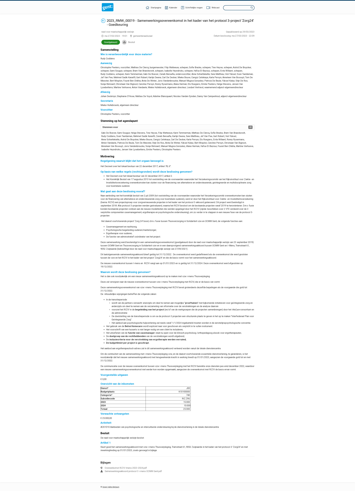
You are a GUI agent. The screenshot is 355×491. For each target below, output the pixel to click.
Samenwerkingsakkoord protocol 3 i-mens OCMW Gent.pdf (133, 471)
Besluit (131, 42)
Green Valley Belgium (110, 487)
